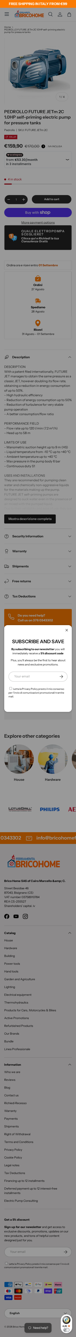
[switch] (66, 1330)
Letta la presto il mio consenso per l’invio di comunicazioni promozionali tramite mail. (36, 692)
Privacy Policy (30, 688)
